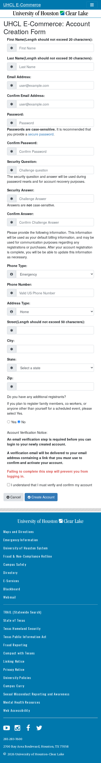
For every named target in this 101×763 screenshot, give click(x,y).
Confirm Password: (22, 142)
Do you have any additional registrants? (36, 396)
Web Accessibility (16, 710)
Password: (15, 114)
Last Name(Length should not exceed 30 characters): (50, 58)
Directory (10, 572)
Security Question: (22, 161)
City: (11, 340)
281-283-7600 (12, 739)
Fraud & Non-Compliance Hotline (27, 556)
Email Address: (19, 76)
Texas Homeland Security (21, 628)
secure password (41, 134)
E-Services (11, 580)
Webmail (9, 597)
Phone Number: (19, 284)
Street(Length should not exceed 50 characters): (46, 321)
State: (11, 359)
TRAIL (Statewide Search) (22, 612)
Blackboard (11, 588)
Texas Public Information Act (25, 636)
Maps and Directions (18, 531)
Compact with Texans (19, 652)
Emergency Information (20, 539)
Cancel (15, 497)
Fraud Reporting (15, 644)
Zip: (10, 378)
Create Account (42, 497)
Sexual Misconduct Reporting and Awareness (36, 693)
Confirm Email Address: (26, 95)
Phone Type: (17, 265)
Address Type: (18, 303)
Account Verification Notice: (27, 432)
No (23, 422)
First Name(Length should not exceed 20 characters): (50, 39)
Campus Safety (14, 564)
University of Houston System (25, 547)
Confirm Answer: (20, 213)
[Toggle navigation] (92, 4)
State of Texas (14, 620)
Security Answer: (20, 190)
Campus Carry (13, 685)
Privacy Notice (13, 669)
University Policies (17, 677)
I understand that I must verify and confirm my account (51, 484)
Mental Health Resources (21, 702)
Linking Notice (13, 661)
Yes (13, 422)
